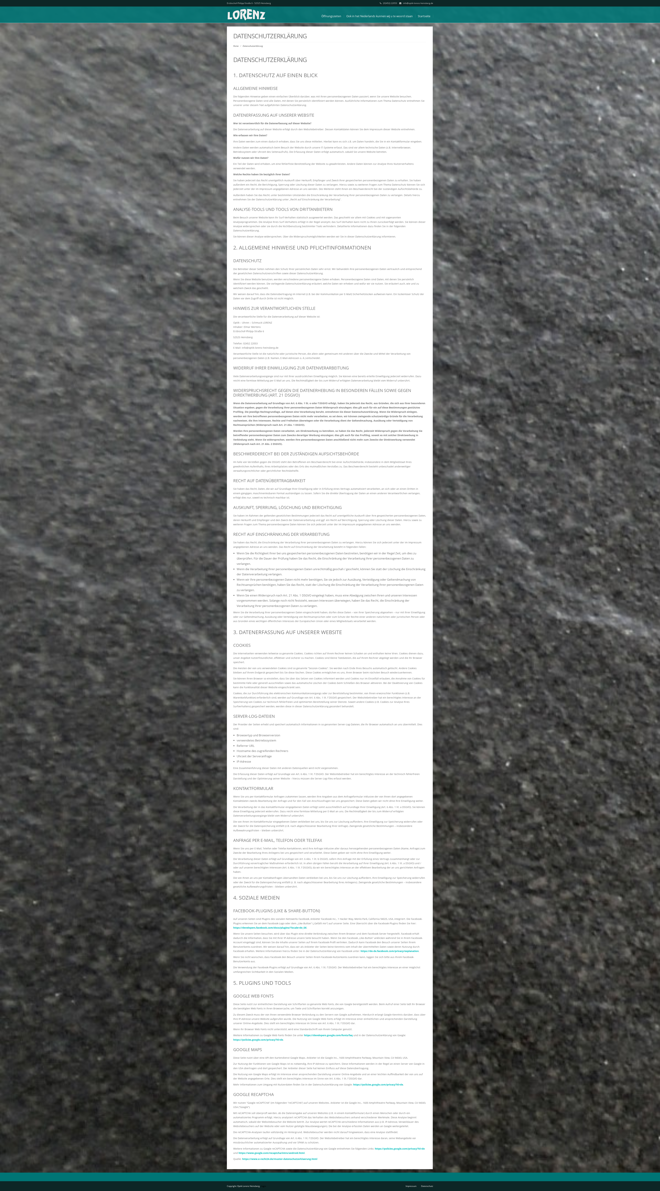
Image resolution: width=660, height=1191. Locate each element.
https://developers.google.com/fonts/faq (328, 1035)
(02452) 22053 (390, 3)
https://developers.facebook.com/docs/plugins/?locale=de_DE (270, 927)
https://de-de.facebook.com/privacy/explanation (390, 951)
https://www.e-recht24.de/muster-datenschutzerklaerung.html (279, 1159)
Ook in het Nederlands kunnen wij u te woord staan (379, 16)
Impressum (411, 1186)
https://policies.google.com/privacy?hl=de (258, 1039)
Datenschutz (427, 1186)
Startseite (424, 16)
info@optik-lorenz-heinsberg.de (418, 3)
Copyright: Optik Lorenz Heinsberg (243, 1186)
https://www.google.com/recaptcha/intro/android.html (272, 1153)
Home (236, 46)
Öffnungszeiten (331, 16)
